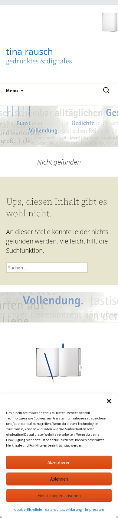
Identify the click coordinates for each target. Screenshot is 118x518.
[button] (109, 401)
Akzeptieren (59, 462)
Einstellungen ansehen (59, 495)
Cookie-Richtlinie (28, 509)
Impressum (94, 509)
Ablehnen (59, 479)
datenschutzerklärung (63, 509)
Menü (12, 90)
